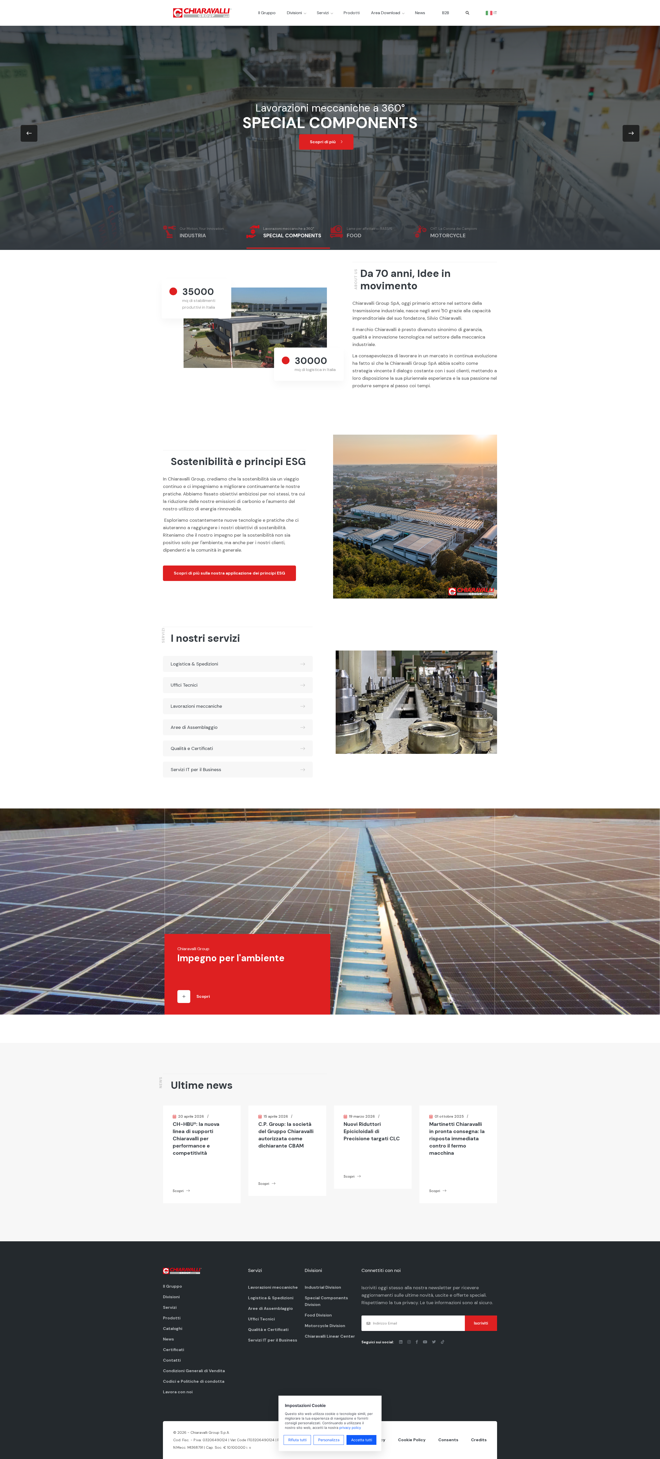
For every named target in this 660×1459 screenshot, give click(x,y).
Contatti (172, 1360)
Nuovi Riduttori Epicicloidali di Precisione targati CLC (286, 1131)
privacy (410, 1303)
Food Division (318, 1315)
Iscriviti (481, 1323)
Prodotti (352, 12)
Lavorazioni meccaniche (196, 706)
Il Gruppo (267, 12)
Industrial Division (323, 1287)
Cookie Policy (412, 1440)
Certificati (173, 1349)
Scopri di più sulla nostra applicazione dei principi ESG (229, 573)
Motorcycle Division (325, 1325)
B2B (445, 12)
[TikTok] (442, 1342)
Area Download (385, 12)
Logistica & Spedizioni (194, 664)
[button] (29, 133)
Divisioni (294, 12)
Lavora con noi (178, 1392)
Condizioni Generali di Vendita (194, 1370)
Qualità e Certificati (192, 748)
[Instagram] (409, 1342)
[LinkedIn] (401, 1342)
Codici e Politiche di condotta (193, 1381)
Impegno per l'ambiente (231, 958)
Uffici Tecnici (184, 685)
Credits (479, 1440)
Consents (448, 1440)
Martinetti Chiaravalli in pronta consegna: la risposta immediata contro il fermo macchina (371, 1138)
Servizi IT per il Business (196, 769)
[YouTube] (425, 1342)
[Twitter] (434, 1342)
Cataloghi (172, 1328)
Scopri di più (323, 142)
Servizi (323, 12)
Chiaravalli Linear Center (330, 1336)
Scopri (203, 996)
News (420, 12)
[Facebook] (417, 1342)
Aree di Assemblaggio (194, 727)
